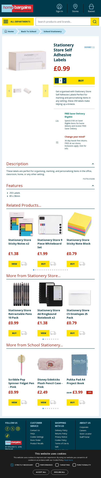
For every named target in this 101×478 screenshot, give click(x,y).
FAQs (32, 433)
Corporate (84, 427)
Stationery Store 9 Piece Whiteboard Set (49, 243)
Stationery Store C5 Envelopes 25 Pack (78, 313)
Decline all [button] (59, 472)
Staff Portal (84, 437)
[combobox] (67, 21)
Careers (83, 430)
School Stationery (53, 31)
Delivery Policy (61, 430)
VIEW (14, 263)
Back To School (28, 31)
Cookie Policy (60, 440)
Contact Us (35, 430)
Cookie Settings (37, 437)
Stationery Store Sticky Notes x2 (19, 241)
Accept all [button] (41, 472)
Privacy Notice (61, 437)
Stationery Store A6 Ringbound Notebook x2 (48, 313)
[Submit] (94, 21)
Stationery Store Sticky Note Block (78, 241)
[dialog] (50, 464)
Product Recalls (36, 443)
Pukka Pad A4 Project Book (76, 381)
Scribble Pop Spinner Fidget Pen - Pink (21, 383)
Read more (68, 460)
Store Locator (86, 433)
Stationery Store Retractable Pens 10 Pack (20, 313)
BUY (81, 80)
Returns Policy (61, 433)
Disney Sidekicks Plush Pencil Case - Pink (49, 383)
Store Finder (35, 440)
